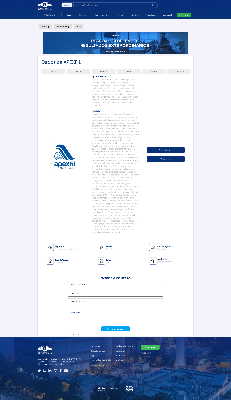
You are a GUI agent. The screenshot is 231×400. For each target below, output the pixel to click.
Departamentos (97, 351)
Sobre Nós (83, 15)
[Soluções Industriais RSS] (44, 371)
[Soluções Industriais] (43, 6)
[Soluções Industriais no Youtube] (66, 370)
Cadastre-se (184, 15)
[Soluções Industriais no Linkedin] (50, 370)
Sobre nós (95, 346)
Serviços (135, 15)
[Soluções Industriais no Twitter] (39, 370)
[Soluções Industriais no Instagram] (55, 370)
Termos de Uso (97, 365)
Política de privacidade (100, 360)
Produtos (120, 15)
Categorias (120, 351)
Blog (92, 355)
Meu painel (167, 15)
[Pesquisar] (153, 5)
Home (69, 15)
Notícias (119, 360)
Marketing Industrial (125, 346)
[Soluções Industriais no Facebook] (60, 370)
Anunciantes (151, 15)
